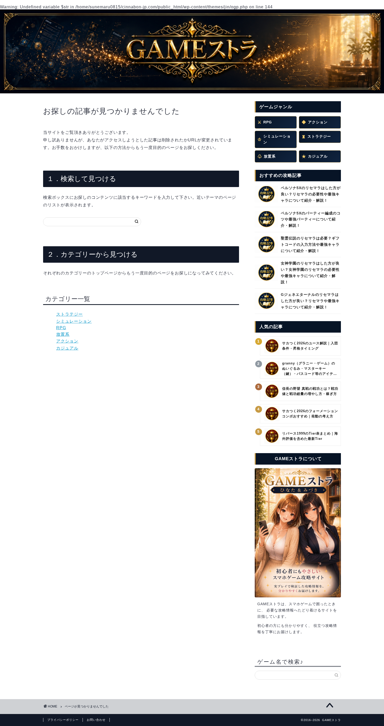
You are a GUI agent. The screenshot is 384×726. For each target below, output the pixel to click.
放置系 (62, 334)
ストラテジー (69, 314)
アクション (67, 341)
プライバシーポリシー (63, 719)
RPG (61, 328)
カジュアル (67, 348)
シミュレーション (74, 321)
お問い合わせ (96, 719)
